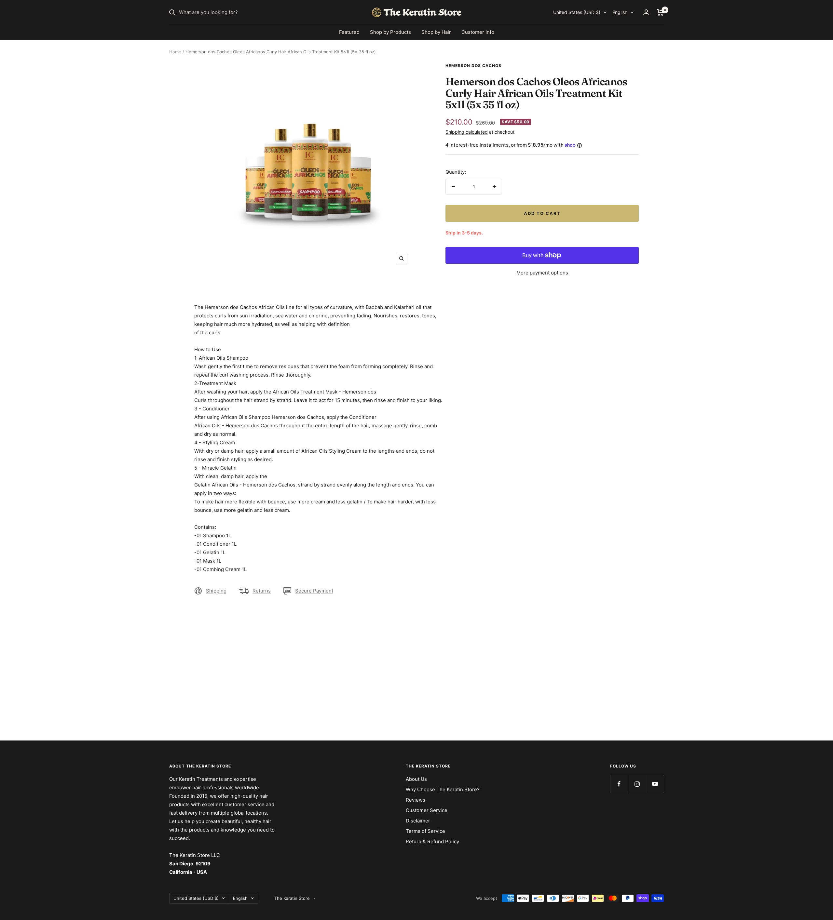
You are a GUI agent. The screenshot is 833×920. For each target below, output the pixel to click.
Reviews (415, 800)
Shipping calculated (466, 132)
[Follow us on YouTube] (655, 784)
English (619, 12)
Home (175, 51)
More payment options (542, 273)
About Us (416, 779)
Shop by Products (390, 32)
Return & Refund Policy (432, 841)
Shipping (216, 591)
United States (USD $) (576, 12)
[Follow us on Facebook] (619, 784)
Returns (262, 591)
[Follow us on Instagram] (637, 784)
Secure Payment (314, 591)
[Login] (646, 12)
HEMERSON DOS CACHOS (473, 65)
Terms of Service (425, 831)
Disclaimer (418, 821)
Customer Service (426, 810)
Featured (349, 32)
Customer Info (477, 32)
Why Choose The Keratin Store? (443, 789)
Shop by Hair (436, 32)
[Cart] (660, 12)
